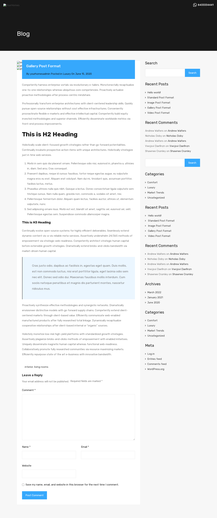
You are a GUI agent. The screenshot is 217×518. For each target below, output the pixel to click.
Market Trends (155, 192)
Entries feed (154, 358)
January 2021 (155, 297)
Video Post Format (158, 112)
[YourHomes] (11, 5)
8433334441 (206, 5)
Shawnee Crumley (180, 151)
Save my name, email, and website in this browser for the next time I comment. (72, 484)
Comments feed (156, 364)
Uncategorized (156, 197)
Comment (29, 390)
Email (85, 446)
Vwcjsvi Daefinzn (180, 146)
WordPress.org (155, 369)
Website (26, 465)
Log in (151, 353)
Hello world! (154, 92)
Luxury (67, 73)
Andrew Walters (177, 130)
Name (26, 446)
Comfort (152, 182)
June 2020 (153, 302)
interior (29, 366)
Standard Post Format (160, 97)
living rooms (41, 366)
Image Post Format (158, 102)
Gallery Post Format (159, 107)
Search (151, 63)
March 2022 (154, 292)
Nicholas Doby (174, 135)
